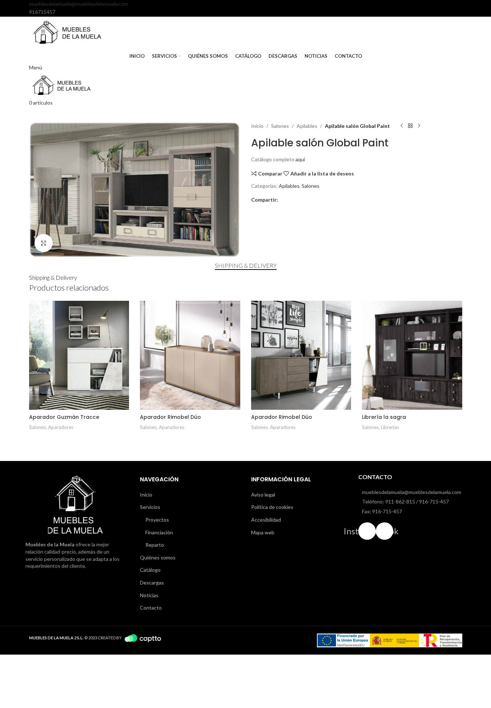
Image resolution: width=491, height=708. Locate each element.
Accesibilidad (266, 520)
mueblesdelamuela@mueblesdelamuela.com (78, 4)
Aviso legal (263, 494)
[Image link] (75, 504)
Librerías (390, 427)
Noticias (149, 595)
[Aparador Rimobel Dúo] (190, 355)
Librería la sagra (384, 417)
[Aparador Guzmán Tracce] (79, 355)
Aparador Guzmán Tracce (64, 417)
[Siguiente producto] (419, 126)
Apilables (307, 126)
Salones (280, 126)
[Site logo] (67, 32)
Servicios (150, 507)
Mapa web (262, 532)
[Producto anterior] (401, 126)
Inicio (257, 126)
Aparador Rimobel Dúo (170, 417)
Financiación (159, 532)
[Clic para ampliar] (44, 243)
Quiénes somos (158, 557)
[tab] (246, 265)
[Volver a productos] (410, 126)
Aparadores (60, 427)
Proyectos (157, 520)
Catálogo (150, 570)
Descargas (152, 582)
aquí (300, 159)
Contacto (151, 607)
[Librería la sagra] (412, 355)
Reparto (154, 545)
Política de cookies (272, 507)
